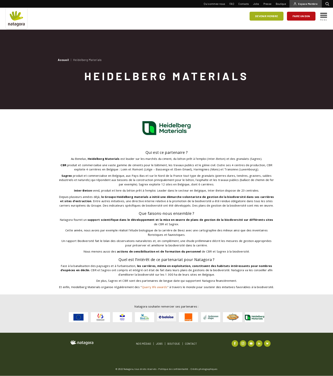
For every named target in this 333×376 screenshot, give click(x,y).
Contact (191, 343)
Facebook (235, 343)
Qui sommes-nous (214, 3)
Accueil (63, 60)
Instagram (243, 343)
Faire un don (301, 16)
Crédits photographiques (203, 369)
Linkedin (259, 343)
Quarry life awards (154, 287)
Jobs (256, 3)
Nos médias (143, 343)
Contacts (243, 3)
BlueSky (268, 343)
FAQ (232, 3)
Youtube (251, 343)
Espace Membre (308, 3)
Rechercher (328, 3)
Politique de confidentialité (173, 369)
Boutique (281, 3)
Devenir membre (266, 16)
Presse (267, 3)
